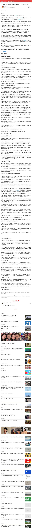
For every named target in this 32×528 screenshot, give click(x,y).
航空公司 (18, 190)
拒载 (19, 19)
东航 (16, 15)
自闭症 (21, 18)
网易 (2, 1)
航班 (25, 40)
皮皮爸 (4, 51)
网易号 (5, 1)
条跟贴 (15, 309)
